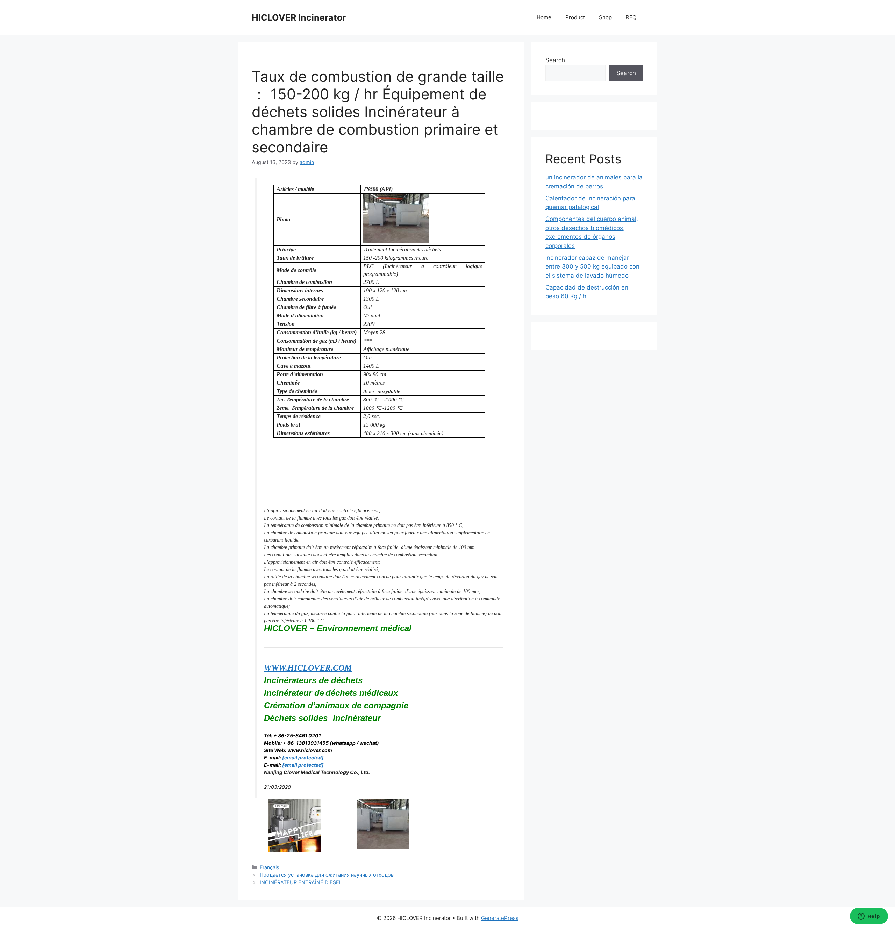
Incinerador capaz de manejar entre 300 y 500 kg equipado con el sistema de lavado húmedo (592, 266)
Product (575, 17)
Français (269, 867)
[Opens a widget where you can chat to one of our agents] (869, 917)
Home (544, 17)
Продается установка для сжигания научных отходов (327, 875)
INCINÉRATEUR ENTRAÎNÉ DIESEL (301, 882)
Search (555, 60)
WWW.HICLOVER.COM (308, 667)
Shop (605, 17)
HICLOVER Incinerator (299, 17)
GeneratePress (499, 918)
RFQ (631, 17)
